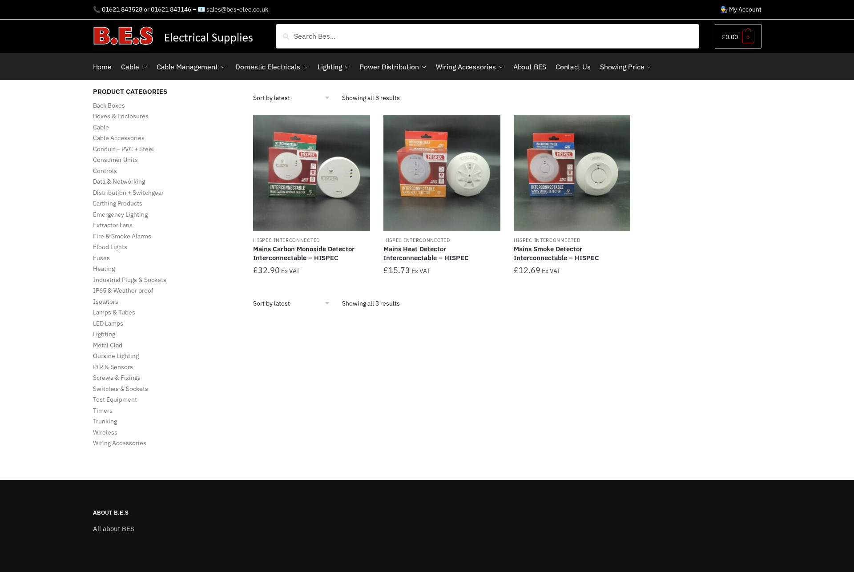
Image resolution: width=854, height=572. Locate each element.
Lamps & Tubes (114, 312)
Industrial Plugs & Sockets (129, 280)
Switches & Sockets (120, 389)
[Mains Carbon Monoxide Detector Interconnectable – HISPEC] (311, 173)
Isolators (105, 302)
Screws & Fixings (117, 378)
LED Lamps (108, 323)
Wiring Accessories (119, 443)
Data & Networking (119, 181)
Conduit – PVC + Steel (123, 149)
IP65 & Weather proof (123, 290)
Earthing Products (117, 203)
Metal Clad (107, 345)
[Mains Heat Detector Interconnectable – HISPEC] (441, 173)
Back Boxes (109, 105)
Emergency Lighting (120, 214)
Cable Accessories (119, 138)
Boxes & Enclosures (121, 116)
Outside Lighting (116, 356)
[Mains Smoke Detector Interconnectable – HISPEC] (572, 173)
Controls (105, 171)
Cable (101, 127)
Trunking (105, 421)
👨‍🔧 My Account (740, 9)
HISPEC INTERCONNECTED (286, 240)
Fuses (101, 258)
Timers (103, 411)
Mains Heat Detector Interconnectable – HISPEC (426, 253)
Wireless (105, 432)
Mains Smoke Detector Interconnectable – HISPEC (556, 253)
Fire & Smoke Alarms (122, 236)
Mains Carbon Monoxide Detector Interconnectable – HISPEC (303, 253)
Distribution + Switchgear (128, 193)
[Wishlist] (356, 128)
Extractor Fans (113, 225)
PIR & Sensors (113, 367)
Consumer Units (115, 160)
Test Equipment (115, 399)
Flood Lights (110, 247)
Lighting (104, 334)
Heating (104, 269)
